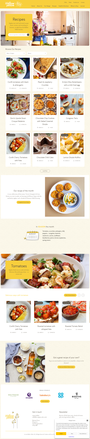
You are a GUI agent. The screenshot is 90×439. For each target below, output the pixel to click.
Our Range (47, 6)
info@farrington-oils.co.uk (39, 417)
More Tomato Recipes (70, 295)
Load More (45, 171)
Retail (70, 2)
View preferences (82, 433)
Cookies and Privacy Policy (50, 434)
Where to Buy (74, 6)
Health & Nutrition (64, 6)
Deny (72, 433)
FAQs (65, 2)
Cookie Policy (71, 436)
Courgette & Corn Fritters (23, 202)
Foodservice (76, 2)
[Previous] (79, 295)
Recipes (54, 6)
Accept (61, 433)
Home (33, 6)
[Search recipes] (28, 35)
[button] (87, 420)
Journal (82, 6)
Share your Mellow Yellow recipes (66, 367)
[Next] (83, 295)
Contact (83, 2)
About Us (39, 6)
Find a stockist (45, 401)
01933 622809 (35, 415)
